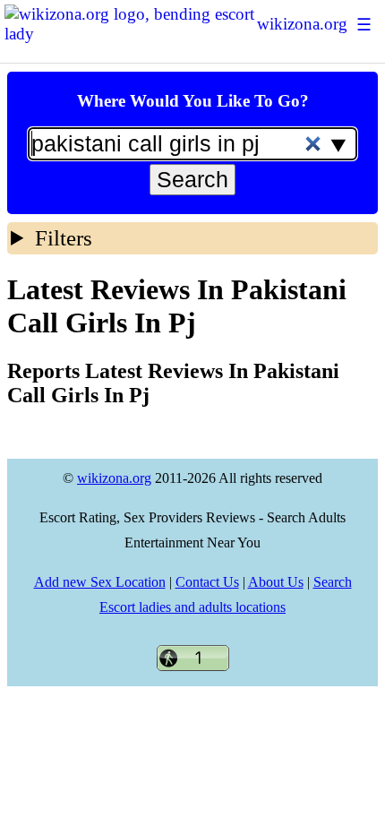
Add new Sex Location (100, 582)
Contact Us (207, 582)
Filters (63, 238)
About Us (276, 582)
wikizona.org (302, 23)
